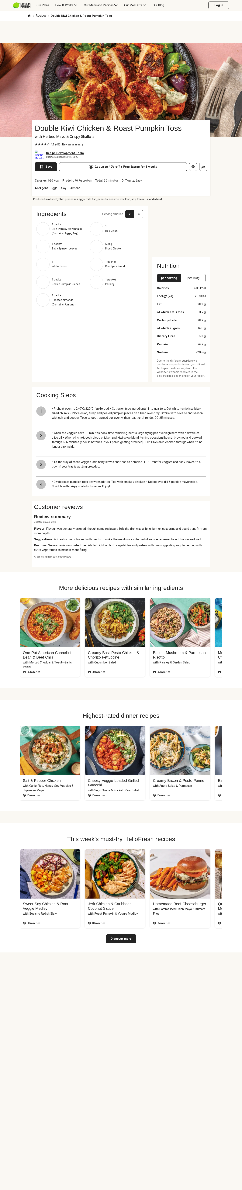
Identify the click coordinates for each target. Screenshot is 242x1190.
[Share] (203, 167)
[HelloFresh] (21, 5)
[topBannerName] (121, 31)
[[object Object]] (193, 167)
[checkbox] (36, 144)
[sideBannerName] (181, 229)
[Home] (29, 16)
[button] (89, 214)
